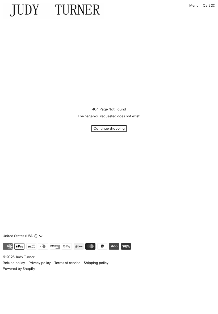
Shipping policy (96, 263)
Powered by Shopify (19, 268)
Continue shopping (109, 128)
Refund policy (14, 263)
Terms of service (67, 263)
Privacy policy (39, 263)
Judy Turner (25, 257)
